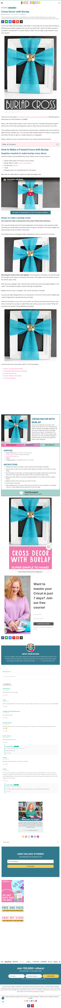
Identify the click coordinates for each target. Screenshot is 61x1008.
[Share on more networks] (21, 21)
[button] (7, 38)
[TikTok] (38, 837)
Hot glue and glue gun (12, 456)
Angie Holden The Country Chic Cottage (30, 2)
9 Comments (22, 14)
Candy (13, 786)
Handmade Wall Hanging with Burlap (15, 371)
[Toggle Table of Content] (56, 144)
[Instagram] (23, 837)
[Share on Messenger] (10, 21)
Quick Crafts (12, 7)
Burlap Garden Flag (10, 373)
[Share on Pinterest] (13, 21)
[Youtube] (29, 837)
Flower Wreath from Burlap (12, 375)
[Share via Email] (6, 21)
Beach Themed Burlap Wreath (13, 368)
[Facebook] (32, 837)
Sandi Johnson (15, 748)
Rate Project (50, 445)
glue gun (15, 165)
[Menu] (2, 2)
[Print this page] (17, 21)
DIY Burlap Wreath (10, 378)
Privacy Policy (44, 996)
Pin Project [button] (29, 445)
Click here (38, 661)
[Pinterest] (26, 837)
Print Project (11, 445)
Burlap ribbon (10, 454)
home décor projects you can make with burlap (32, 117)
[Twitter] (35, 837)
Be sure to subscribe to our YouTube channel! (30, 212)
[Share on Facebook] (2, 21)
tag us (26, 494)
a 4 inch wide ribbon (24, 163)
